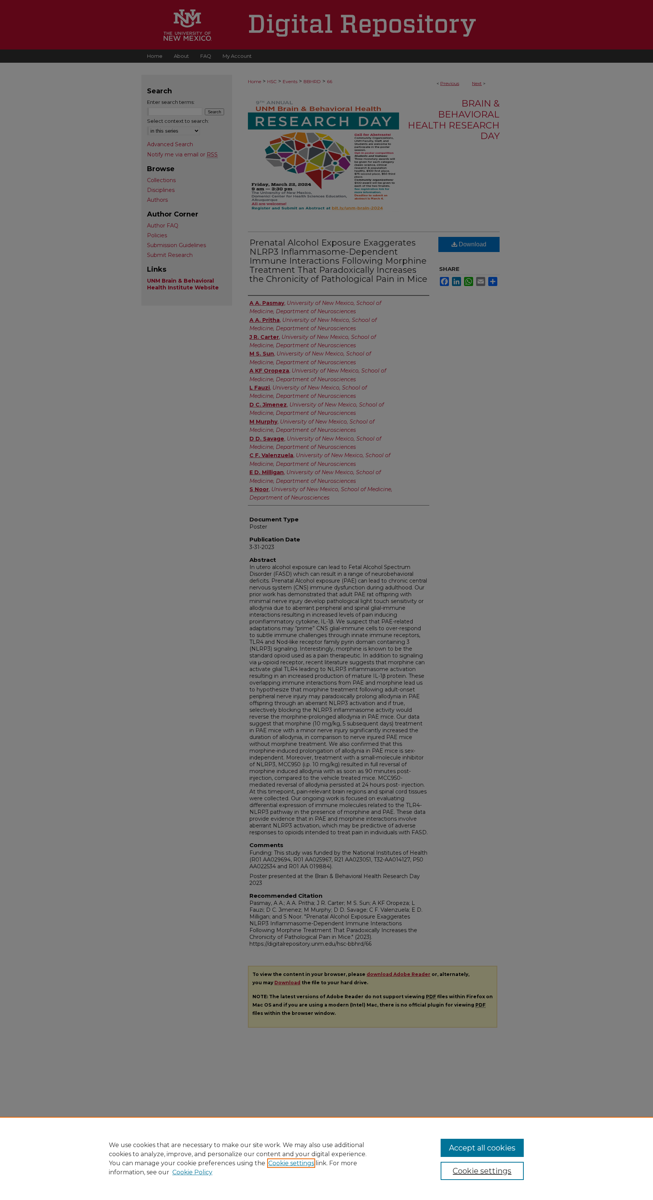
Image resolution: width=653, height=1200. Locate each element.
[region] (326, 1158)
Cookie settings (291, 1163)
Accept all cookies (482, 1147)
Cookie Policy (192, 1172)
